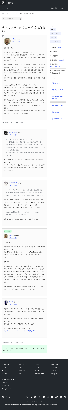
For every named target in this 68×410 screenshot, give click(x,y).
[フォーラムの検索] (20, 18)
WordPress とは (7, 364)
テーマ (12, 13)
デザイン (53, 37)
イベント (54, 367)
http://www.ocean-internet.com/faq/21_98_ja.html (20, 331)
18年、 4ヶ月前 (16, 41)
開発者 (37, 371)
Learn (37, 364)
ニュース (4, 367)
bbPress (5, 386)
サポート (38, 367)
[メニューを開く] (65, 2)
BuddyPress (6, 389)
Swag (54, 374)
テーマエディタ (55, 33)
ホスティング (6, 371)
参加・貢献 (55, 364)
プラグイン (21, 371)
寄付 (53, 371)
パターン (21, 374)
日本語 (8, 397)
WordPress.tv (40, 374)
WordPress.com (8, 379)
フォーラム (5, 8)
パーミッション (55, 41)
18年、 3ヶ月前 (13, 304)
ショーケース (22, 364)
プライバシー (6, 374)
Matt (4, 383)
